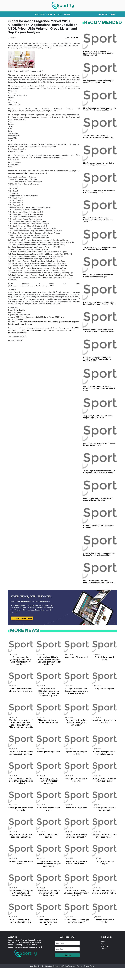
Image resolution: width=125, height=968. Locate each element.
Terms (79, 966)
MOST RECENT (46, 14)
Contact (104, 949)
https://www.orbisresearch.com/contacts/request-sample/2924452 (33, 111)
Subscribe (67, 955)
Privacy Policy (89, 966)
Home (103, 942)
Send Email (17, 312)
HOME (36, 14)
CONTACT (67, 14)
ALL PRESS (58, 14)
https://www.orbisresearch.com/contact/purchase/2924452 (32, 286)
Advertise (104, 946)
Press (103, 944)
